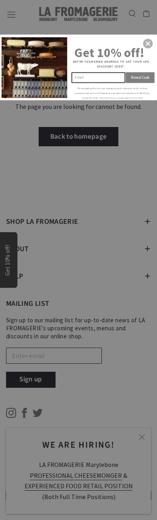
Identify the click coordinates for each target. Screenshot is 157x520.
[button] (148, 43)
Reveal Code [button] (140, 77)
